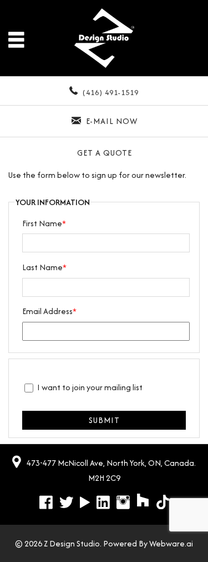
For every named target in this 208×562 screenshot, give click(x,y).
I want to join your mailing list (90, 387)
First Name (44, 223)
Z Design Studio (72, 543)
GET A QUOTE (104, 152)
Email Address (49, 311)
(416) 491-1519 (111, 92)
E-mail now (112, 121)
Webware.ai (171, 543)
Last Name (44, 267)
